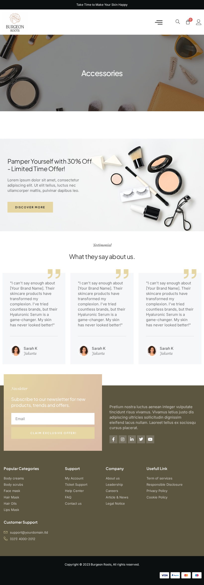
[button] (158, 22)
